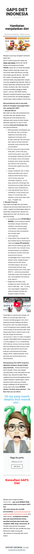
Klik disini (17, 466)
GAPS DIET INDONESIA (13, 547)
